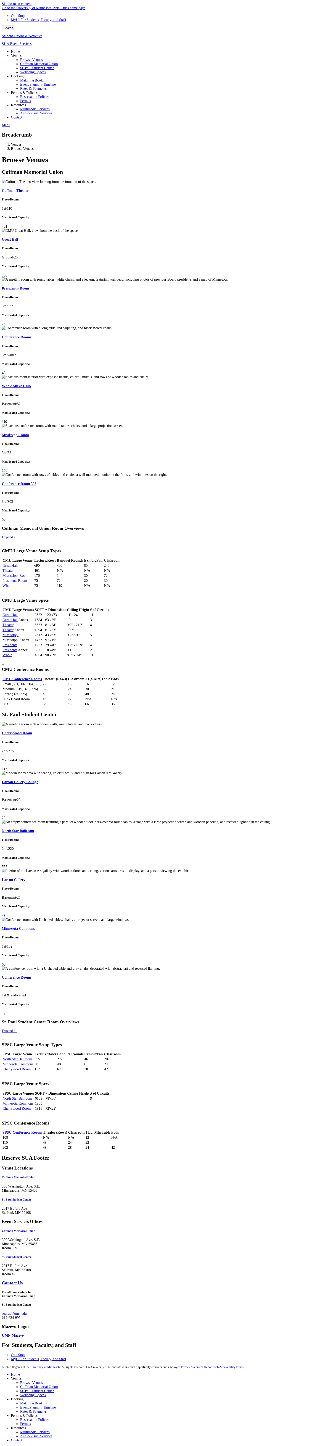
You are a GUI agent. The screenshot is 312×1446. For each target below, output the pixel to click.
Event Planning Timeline (38, 1407)
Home (15, 1374)
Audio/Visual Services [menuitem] (36, 113)
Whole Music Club (16, 386)
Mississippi (11, 635)
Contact (16, 1440)
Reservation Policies (34, 1420)
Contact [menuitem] (16, 117)
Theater (8, 570)
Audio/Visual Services (36, 1436)
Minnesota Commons (18, 928)
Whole (7, 585)
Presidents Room (15, 580)
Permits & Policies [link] (24, 93)
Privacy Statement (192, 1367)
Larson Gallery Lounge (20, 782)
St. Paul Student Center (37, 1391)
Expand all (9, 537)
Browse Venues (31, 1383)
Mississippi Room (15, 435)
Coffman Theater (15, 190)
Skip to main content (17, 4)
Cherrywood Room (17, 733)
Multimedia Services (35, 1432)
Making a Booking (33, 1403)
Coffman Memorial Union (39, 1387)
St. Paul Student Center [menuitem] (37, 68)
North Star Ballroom (18, 831)
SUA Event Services (17, 44)
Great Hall (10, 239)
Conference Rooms (16, 337)
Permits (25, 1424)
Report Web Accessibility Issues (223, 1367)
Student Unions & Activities (22, 36)
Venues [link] (16, 56)
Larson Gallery (13, 880)
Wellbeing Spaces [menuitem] (33, 72)
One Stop (18, 16)
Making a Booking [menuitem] (33, 80)
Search (8, 28)
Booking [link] (17, 76)
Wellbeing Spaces (33, 1395)
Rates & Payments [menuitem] (33, 88)
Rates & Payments (33, 1411)
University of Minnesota (45, 1367)
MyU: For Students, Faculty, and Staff (38, 20)
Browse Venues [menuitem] (31, 60)
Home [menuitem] (15, 51)
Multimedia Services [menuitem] (35, 109)
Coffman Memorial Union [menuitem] (39, 64)
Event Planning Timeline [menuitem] (38, 84)
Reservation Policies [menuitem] (34, 97)
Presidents (10, 645)
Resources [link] (18, 105)
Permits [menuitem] (25, 101)
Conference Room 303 (19, 484)
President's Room (15, 288)
